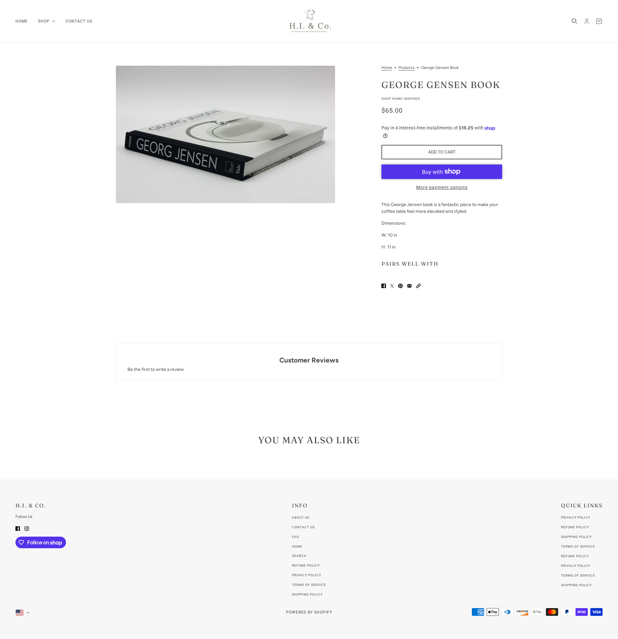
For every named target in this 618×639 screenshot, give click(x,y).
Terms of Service (578, 546)
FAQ (295, 537)
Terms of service (309, 585)
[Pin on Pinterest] (400, 286)
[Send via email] (409, 286)
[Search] (574, 21)
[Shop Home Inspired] (309, 21)
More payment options (442, 187)
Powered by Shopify (309, 612)
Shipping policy (307, 594)
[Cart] (599, 21)
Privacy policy (306, 575)
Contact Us (303, 527)
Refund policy (306, 565)
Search (299, 556)
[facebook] (18, 528)
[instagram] (27, 528)
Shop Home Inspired (400, 98)
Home (386, 68)
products (406, 68)
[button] (418, 286)
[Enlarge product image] (225, 134)
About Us (300, 517)
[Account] (586, 21)
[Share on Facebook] (384, 286)
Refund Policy (575, 527)
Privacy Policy (575, 517)
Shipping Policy (576, 537)
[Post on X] (392, 286)
